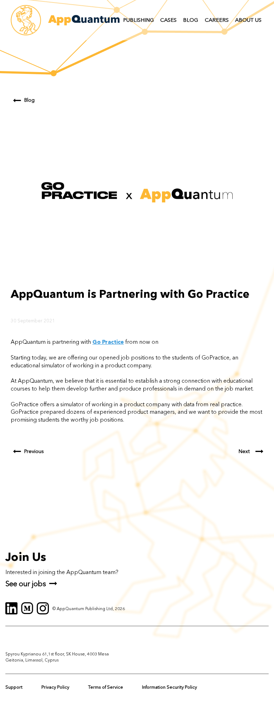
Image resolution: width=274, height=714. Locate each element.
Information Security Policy (169, 687)
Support (13, 687)
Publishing (138, 20)
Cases (168, 20)
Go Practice (108, 341)
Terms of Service (105, 687)
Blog (190, 20)
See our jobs (25, 583)
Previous (34, 451)
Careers (217, 20)
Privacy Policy (55, 687)
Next (244, 451)
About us (248, 20)
